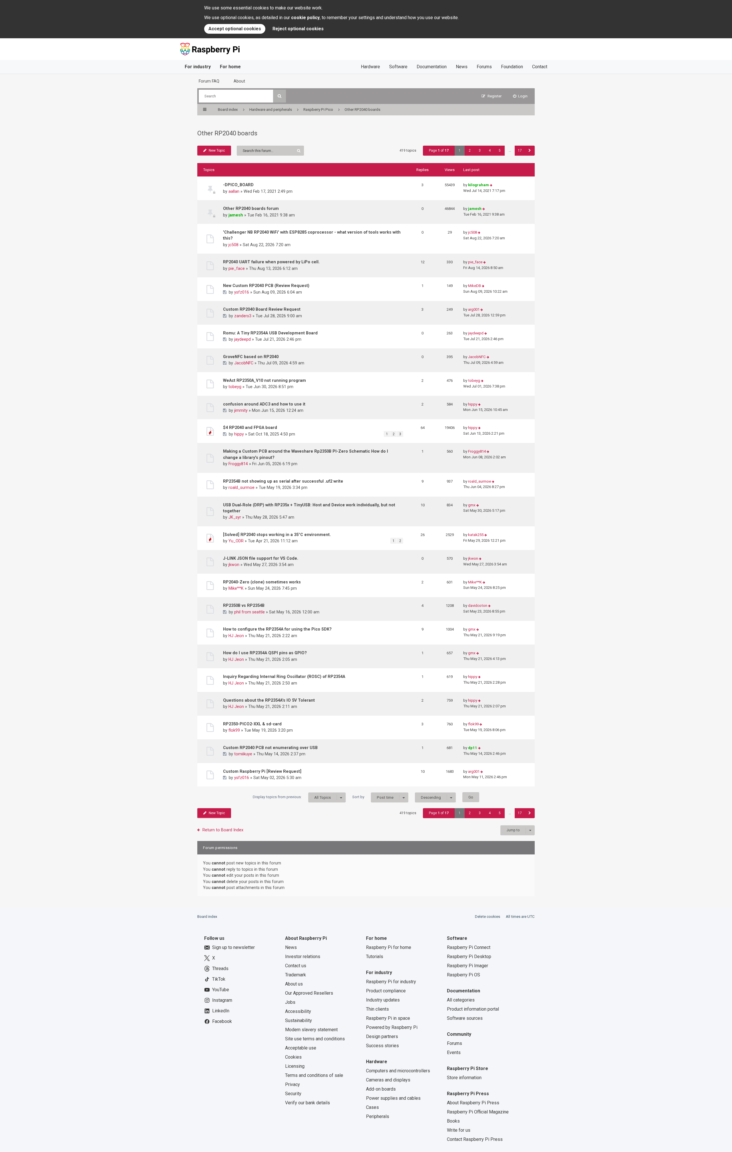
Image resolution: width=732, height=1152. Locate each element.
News (462, 66)
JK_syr (234, 517)
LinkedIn (220, 1010)
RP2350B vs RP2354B (243, 605)
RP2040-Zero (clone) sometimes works (262, 582)
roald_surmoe (241, 487)
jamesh (235, 215)
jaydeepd (242, 339)
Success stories (382, 1045)
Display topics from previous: (292, 797)
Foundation (512, 66)
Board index (207, 916)
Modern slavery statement (311, 1029)
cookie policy (305, 17)
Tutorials (374, 956)
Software (398, 66)
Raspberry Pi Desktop (469, 956)
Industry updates (383, 1000)
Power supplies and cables (393, 1098)
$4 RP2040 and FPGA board (250, 427)
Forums (484, 66)
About (239, 81)
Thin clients (377, 1009)
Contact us (295, 965)
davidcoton (477, 605)
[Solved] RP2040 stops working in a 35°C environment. (277, 534)
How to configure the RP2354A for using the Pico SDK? (277, 629)
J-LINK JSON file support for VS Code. (260, 558)
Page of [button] (439, 150)
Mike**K (236, 588)
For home (230, 66)
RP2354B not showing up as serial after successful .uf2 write (283, 481)
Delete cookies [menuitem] (487, 916)
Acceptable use (300, 1048)
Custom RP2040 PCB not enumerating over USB (270, 747)
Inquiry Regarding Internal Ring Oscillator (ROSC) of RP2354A (284, 676)
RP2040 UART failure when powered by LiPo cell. (271, 262)
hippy (472, 404)
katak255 (476, 535)
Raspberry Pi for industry (391, 981)
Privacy (292, 1084)
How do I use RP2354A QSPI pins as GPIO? (265, 653)
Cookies (293, 1057)
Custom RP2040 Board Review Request (262, 309)
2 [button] (470, 150)
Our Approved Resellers (309, 993)
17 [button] (520, 150)
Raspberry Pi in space (388, 1018)
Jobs (290, 1002)
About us (294, 984)
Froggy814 (238, 463)
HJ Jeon (236, 635)
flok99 (234, 730)
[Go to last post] (491, 185)
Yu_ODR (236, 541)
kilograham (478, 185)
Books (453, 1121)
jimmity (241, 410)
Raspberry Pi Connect (468, 947)
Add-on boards (381, 1089)
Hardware (370, 66)
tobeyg (234, 386)
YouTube (220, 989)
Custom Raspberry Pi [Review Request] (262, 771)
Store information (464, 1077)
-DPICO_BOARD (238, 184)
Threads (220, 968)
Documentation (432, 66)
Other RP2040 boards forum (251, 208)
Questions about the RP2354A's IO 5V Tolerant (269, 700)
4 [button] (490, 150)
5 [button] (500, 150)
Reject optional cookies (298, 28)
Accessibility (298, 1011)
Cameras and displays (388, 1080)
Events (454, 1052)
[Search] (279, 96)
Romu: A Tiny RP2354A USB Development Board (270, 333)
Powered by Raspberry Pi (391, 1027)
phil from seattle (249, 612)
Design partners (382, 1036)
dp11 (472, 748)
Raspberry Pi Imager (467, 965)
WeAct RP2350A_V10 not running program (264, 380)
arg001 (474, 309)
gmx (472, 505)
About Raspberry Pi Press (473, 1102)
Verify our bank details (307, 1102)
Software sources (465, 1018)
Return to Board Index (222, 830)
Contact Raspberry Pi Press (475, 1139)
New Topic (217, 150)
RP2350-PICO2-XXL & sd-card (252, 724)
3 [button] (480, 150)
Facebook (222, 1021)
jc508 (233, 244)
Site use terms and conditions (315, 1038)
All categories (461, 1000)
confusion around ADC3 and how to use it (264, 404)
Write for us (458, 1130)
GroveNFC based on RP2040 (251, 356)
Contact (539, 66)
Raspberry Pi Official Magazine (478, 1112)
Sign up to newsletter (233, 947)
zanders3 (242, 316)
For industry (198, 66)
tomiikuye (243, 754)
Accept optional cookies (234, 28)
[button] (530, 151)
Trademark (295, 975)
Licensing (295, 1066)
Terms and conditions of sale (314, 1075)
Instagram (222, 1000)
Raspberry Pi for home (388, 947)
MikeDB (474, 286)
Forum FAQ (209, 81)
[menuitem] (520, 96)
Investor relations (302, 956)
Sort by (372, 797)
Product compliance (386, 991)
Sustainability (298, 1020)
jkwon (233, 564)
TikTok (218, 979)
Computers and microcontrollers (398, 1070)
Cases (372, 1107)
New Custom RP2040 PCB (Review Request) (266, 285)
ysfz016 (241, 292)
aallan (233, 191)
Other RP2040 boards (227, 133)
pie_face (236, 268)
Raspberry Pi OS (463, 975)
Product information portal (473, 1009)
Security (293, 1093)
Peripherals (377, 1116)
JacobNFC (243, 363)
